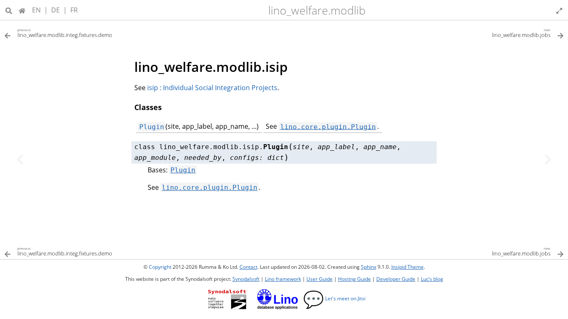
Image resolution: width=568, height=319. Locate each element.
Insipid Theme (407, 266)
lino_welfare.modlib (316, 10)
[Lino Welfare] (22, 10)
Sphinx (368, 266)
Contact (248, 266)
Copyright (160, 266)
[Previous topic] (20, 159)
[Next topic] (548, 159)
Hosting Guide (354, 278)
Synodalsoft (245, 278)
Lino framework (283, 278)
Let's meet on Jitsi (334, 298)
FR (74, 10)
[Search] (8, 10)
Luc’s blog (432, 278)
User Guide (319, 278)
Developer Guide (395, 278)
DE (55, 10)
